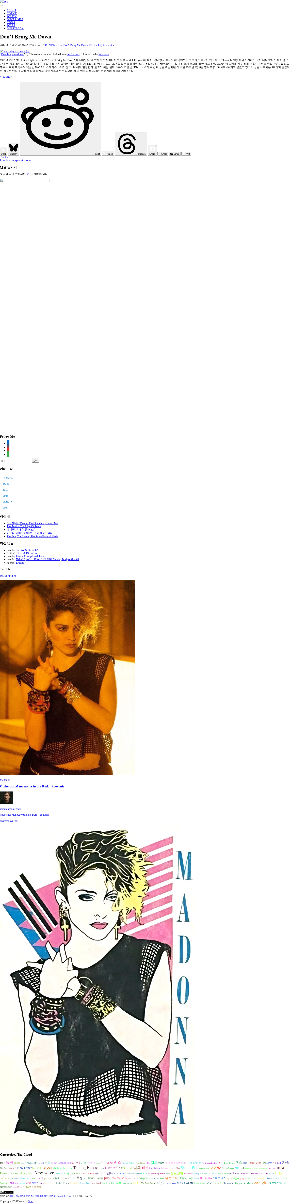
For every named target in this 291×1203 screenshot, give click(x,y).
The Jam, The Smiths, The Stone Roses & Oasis (32, 536)
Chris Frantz (120, 1173)
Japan (229, 1178)
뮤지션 (7, 483)
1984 (2, 1163)
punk (107, 1178)
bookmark (4, 1178)
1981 (62, 1178)
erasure (203, 1173)
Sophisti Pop (108, 1183)
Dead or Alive (132, 1178)
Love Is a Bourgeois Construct (16, 160)
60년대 (75, 1162)
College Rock (144, 1178)
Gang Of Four (49, 1183)
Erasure (20, 562)
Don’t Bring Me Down (75, 45)
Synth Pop (190, 1167)
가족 (285, 1162)
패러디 (98, 1173)
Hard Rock (36, 1187)
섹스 (238, 1162)
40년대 (189, 1183)
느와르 (177, 1168)
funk (279, 1163)
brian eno (229, 1183)
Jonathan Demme (134, 1173)
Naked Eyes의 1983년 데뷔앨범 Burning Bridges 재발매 (47, 559)
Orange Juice (84, 1183)
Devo (162, 1178)
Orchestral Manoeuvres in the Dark (254, 1174)
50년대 (280, 1168)
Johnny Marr (26, 1173)
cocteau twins (250, 1178)
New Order (24, 1168)
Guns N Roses (88, 1174)
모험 (72, 1178)
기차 (274, 1163)
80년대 (161, 1183)
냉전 (36, 1163)
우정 (209, 1183)
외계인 (279, 1173)
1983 (185, 1163)
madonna (234, 1173)
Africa (22, 1183)
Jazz (168, 1173)
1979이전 (45, 45)
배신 (145, 1168)
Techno (101, 1168)
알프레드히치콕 (277, 1183)
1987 (67, 1178)
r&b (204, 1163)
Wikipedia (104, 54)
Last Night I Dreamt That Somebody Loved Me (32, 523)
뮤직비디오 (6, 77)
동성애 (47, 1168)
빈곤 (221, 1163)
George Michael (27, 1163)
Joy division (154, 1168)
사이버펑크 (261, 1178)
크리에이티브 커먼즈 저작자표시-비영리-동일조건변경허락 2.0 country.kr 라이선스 (40, 1196)
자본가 (35, 1183)
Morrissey (167, 1168)
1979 (264, 1163)
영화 (5, 508)
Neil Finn (271, 1168)
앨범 (5, 495)
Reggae (235, 1178)
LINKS (11, 22)
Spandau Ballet (6, 1187)
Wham (132, 1163)
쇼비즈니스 (219, 1178)
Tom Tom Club (119, 1178)
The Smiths (194, 1162)
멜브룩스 (137, 1183)
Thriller (4, 157)
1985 (148, 1163)
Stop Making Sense (156, 1173)
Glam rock (78, 1174)
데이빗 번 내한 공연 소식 (21, 529)
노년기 (34, 1178)
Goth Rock (59, 1174)
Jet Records (73, 54)
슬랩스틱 (171, 1178)
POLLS (11, 25)
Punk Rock (277, 1178)
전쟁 (47, 1162)
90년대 (128, 1168)
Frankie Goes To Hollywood (256, 1168)
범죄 (137, 1167)
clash (98, 1163)
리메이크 (69, 1173)
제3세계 (216, 1183)
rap (85, 1178)
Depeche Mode (244, 1183)
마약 (28, 1183)
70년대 (108, 1173)
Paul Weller (37, 1168)
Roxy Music (199, 1183)
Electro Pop (154, 1178)
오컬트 (161, 1163)
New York (188, 1174)
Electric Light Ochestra (101, 45)
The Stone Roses (148, 1183)
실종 (40, 1178)
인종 (120, 1168)
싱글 (5, 489)
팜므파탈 (181, 1183)
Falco (41, 1183)
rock (242, 1168)
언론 (93, 1163)
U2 (222, 1183)
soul (41, 1163)
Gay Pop (195, 1174)
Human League (228, 1168)
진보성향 (176, 1173)
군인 (103, 1162)
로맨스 (116, 1162)
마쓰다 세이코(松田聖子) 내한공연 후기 (30, 533)
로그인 (30, 174)
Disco (269, 1178)
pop (242, 1178)
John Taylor (127, 1183)
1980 (89, 1163)
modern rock (204, 1168)
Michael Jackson (63, 1168)
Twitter (196, 1178)
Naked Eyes (17, 1187)
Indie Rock (62, 1183)
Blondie (125, 1163)
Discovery (56, 45)
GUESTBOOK (15, 28)
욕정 (79, 1178)
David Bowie (223, 1173)
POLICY (12, 16)
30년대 (17, 1163)
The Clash (4, 1168)
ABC (219, 1168)
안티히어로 (254, 1162)
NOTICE (12, 13)
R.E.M (271, 1174)
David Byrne (95, 1178)
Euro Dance (229, 1163)
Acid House (171, 1183)
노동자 (55, 1178)
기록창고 (8, 477)
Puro (30, 1201)
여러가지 (8, 502)
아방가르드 (111, 1168)
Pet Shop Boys (173, 1162)
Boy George (14, 1178)
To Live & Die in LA (27, 550)
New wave (44, 1172)
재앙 (269, 1162)
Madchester (14, 1183)
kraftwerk (13, 1168)
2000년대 (261, 1183)
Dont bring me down (12, 54)
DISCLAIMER (15, 19)
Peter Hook (140, 1163)
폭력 (9, 1162)
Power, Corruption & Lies (30, 556)
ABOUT (11, 10)
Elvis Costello (211, 1174)
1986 (245, 1163)
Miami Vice (25, 1178)
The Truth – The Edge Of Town (24, 526)
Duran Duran (9, 1173)
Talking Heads (85, 1167)
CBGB (144, 1173)
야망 (83, 1162)
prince (48, 1178)
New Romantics (61, 1162)
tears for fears (212, 1163)
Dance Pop (186, 1178)
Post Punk (96, 1183)
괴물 (119, 1183)
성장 (213, 1168)
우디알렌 (27, 1187)
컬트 (154, 1162)
